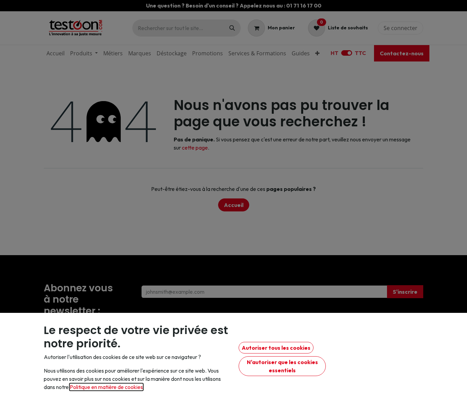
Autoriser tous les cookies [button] (276, 347)
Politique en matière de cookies (106, 387)
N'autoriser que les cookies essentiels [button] (282, 366)
